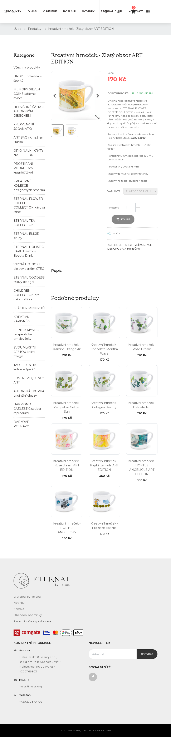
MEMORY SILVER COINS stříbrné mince (27, 93)
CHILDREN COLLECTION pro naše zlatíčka (26, 295)
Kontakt (135, 11)
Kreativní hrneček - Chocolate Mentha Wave (104, 349)
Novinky (88, 11)
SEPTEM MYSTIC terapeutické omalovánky (26, 334)
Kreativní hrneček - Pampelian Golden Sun (66, 407)
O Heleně (50, 11)
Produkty (13, 11)
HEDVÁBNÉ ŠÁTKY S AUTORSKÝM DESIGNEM (29, 111)
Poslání (69, 11)
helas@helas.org (30, 686)
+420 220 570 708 (31, 701)
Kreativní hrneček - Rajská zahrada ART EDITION (104, 465)
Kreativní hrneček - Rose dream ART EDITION (66, 465)
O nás (32, 11)
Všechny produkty (27, 67)
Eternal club (111, 11)
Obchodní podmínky (28, 615)
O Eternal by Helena (27, 596)
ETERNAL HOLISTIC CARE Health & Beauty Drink (29, 251)
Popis (56, 270)
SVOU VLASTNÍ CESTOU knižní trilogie (25, 352)
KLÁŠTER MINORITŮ (29, 308)
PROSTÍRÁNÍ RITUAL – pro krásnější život (23, 168)
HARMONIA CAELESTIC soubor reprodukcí (27, 408)
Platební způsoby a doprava (32, 621)
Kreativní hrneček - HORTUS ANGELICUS (66, 528)
